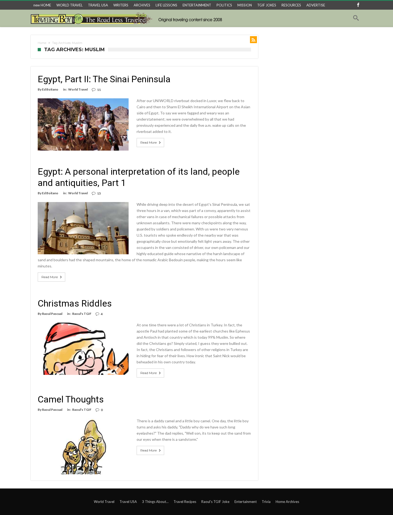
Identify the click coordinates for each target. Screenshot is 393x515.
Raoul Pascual (52, 314)
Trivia (266, 501)
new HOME (42, 5)
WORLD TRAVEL (69, 5)
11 (99, 90)
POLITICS (224, 5)
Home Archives (287, 501)
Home (42, 43)
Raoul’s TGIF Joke (215, 501)
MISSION (244, 5)
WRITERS (120, 5)
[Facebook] (358, 5)
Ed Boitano (50, 89)
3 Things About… (155, 501)
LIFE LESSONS (166, 5)
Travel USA (128, 501)
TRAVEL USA (98, 5)
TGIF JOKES (266, 5)
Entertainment (245, 501)
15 (99, 193)
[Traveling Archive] (128, 18)
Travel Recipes (185, 501)
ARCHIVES (142, 5)
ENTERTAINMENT (197, 5)
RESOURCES (291, 5)
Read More (148, 142)
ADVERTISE (315, 5)
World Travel (78, 89)
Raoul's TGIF (81, 314)
